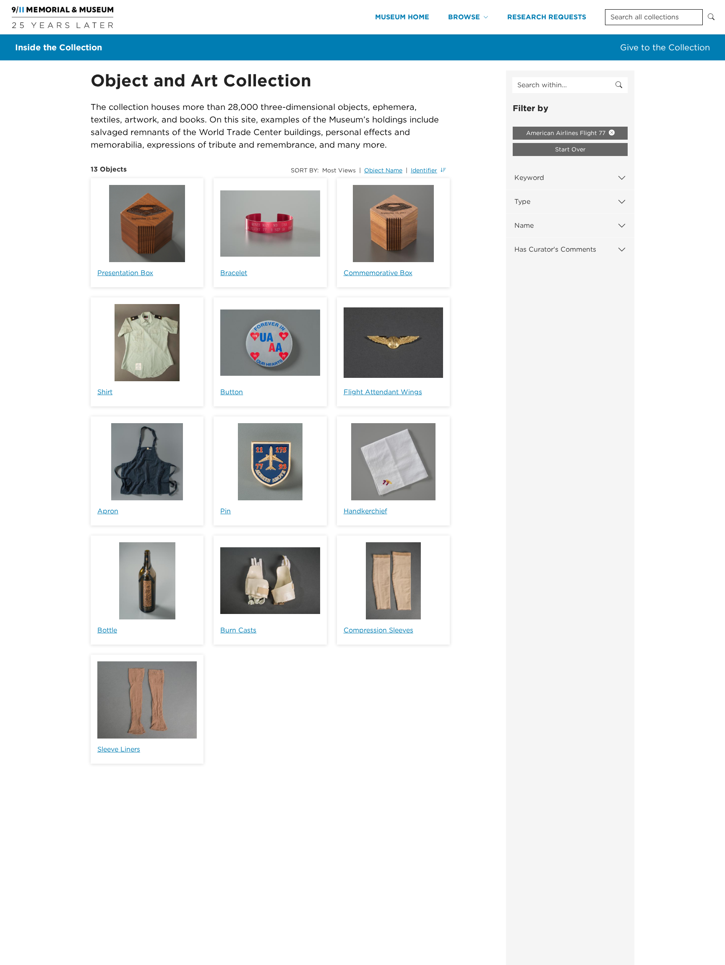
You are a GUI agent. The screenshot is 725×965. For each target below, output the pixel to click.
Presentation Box (125, 273)
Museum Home (402, 17)
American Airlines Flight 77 (566, 133)
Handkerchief (365, 511)
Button (231, 392)
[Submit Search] (711, 17)
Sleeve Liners (118, 749)
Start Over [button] (570, 149)
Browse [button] (464, 17)
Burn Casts (238, 630)
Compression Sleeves (378, 630)
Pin (225, 511)
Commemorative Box (378, 273)
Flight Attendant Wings (383, 392)
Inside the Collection (58, 47)
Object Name (383, 170)
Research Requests (546, 17)
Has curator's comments (555, 249)
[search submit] (619, 85)
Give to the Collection (665, 47)
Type (522, 201)
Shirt (104, 392)
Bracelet (233, 273)
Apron (107, 511)
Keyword (529, 178)
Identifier (424, 170)
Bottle (107, 630)
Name (524, 225)
